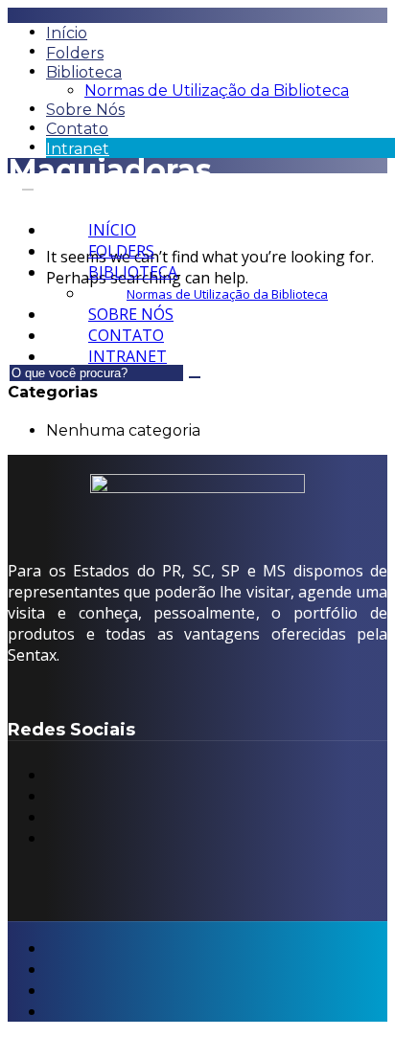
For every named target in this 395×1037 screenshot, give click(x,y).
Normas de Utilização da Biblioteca (216, 90)
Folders (75, 53)
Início (66, 33)
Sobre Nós (85, 110)
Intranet (77, 149)
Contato (77, 129)
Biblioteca (84, 72)
